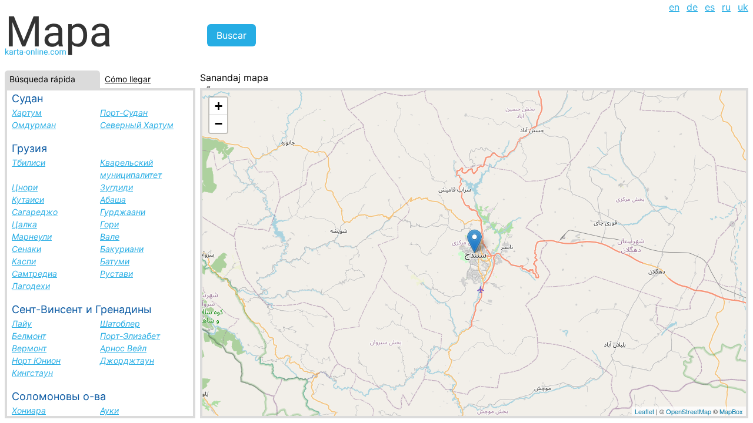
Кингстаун (32, 373)
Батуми (114, 261)
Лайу (22, 323)
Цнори (25, 187)
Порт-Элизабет (130, 336)
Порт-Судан (124, 113)
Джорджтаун (127, 360)
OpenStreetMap (688, 411)
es (710, 7)
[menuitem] (674, 7)
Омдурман (34, 125)
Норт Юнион (36, 360)
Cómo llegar (128, 79)
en (674, 7)
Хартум (27, 113)
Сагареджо (35, 212)
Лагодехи (31, 286)
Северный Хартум (137, 125)
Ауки (109, 410)
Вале (109, 236)
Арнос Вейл (123, 348)
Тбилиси (28, 162)
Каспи (24, 261)
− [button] (218, 123)
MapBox (731, 411)
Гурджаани (122, 212)
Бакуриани (122, 249)
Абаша (113, 199)
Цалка (24, 224)
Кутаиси (28, 199)
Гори (109, 224)
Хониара (29, 410)
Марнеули (32, 236)
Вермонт (29, 348)
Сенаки (26, 249)
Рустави (116, 273)
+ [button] (218, 106)
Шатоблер (120, 323)
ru (726, 7)
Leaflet (644, 411)
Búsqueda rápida (42, 79)
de (692, 7)
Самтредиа (34, 273)
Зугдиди (116, 187)
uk (743, 7)
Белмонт (29, 336)
